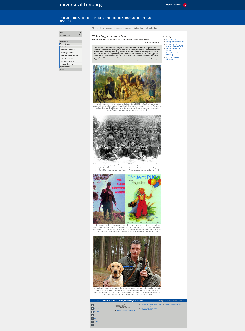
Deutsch (177, 5)
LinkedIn (96, 321)
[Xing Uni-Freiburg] (92, 318)
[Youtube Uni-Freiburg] (92, 315)
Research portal (171, 39)
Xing (95, 318)
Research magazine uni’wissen (172, 58)
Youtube (96, 315)
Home (93, 28)
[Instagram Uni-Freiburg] (92, 311)
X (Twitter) (96, 308)
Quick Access (65, 35)
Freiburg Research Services (175, 42)
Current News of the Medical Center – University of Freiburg (150, 309)
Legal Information (136, 301)
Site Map (96, 301)
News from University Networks (173, 304)
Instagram (96, 311)
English (169, 5)
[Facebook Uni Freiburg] (92, 305)
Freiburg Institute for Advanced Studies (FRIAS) (174, 45)
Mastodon (96, 325)
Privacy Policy (124, 301)
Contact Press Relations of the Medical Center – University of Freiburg (151, 305)
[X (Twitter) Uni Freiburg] (92, 308)
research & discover (124, 28)
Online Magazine (106, 28)
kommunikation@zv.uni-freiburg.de (126, 310)
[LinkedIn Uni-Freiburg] (92, 321)
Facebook (96, 305)
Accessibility (105, 301)
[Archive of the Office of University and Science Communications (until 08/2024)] (174, 17)
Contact (114, 301)
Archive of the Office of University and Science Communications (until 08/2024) (105, 19)
